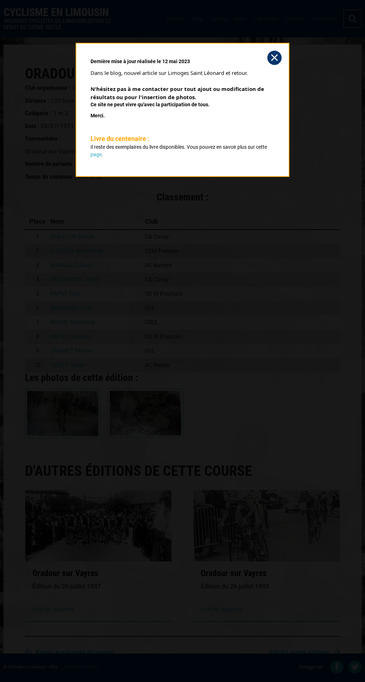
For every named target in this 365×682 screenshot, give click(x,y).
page (96, 154)
